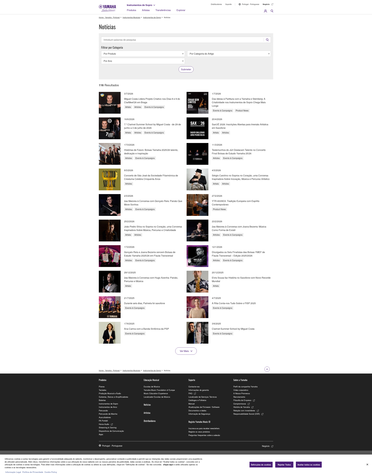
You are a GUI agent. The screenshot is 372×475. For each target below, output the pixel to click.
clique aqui (168, 464)
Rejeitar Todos (284, 464)
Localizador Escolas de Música (157, 396)
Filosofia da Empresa (242, 400)
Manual (191, 403)
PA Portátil (103, 420)
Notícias (147, 404)
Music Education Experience (156, 393)
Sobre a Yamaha (240, 380)
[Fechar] (367, 464)
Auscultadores (105, 417)
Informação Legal (13, 472)
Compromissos (239, 403)
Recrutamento (239, 396)
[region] (186, 465)
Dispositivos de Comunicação (111, 431)
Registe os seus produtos (199, 431)
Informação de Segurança (199, 413)
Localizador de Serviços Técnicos (202, 396)
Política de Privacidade (32, 472)
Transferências (163, 10)
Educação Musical (151, 380)
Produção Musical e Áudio (110, 393)
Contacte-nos (194, 386)
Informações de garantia (198, 390)
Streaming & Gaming (107, 427)
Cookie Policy (50, 472)
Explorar (181, 10)
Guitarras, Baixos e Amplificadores (113, 396)
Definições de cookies (261, 464)
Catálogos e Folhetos (197, 400)
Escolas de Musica (152, 386)
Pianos (102, 386)
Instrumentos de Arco (108, 407)
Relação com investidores (244, 410)
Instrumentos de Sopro (139, 5)
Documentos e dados (197, 410)
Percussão (103, 410)
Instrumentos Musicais (131, 17)
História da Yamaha (241, 407)
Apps (101, 434)
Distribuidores (216, 4)
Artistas (146, 10)
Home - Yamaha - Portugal (109, 17)
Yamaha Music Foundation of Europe (159, 390)
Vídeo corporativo (240, 390)
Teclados (102, 390)
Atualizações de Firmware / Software (203, 407)
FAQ (190, 393)
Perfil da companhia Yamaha (245, 386)
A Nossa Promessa (241, 393)
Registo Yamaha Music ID (199, 421)
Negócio (266, 4)
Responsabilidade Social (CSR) (246, 413)
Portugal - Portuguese (250, 4)
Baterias (102, 400)
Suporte (228, 4)
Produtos (131, 10)
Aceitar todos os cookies (308, 464)
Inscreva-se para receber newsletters (204, 428)
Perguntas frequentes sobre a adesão (204, 435)
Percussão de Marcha (108, 413)
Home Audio (104, 424)
